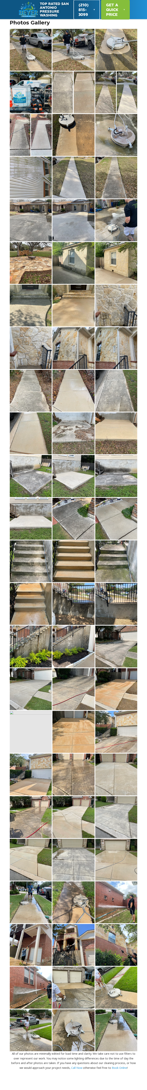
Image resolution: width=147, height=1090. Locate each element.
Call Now (76, 1068)
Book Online (119, 1068)
